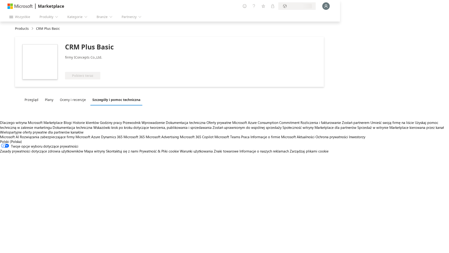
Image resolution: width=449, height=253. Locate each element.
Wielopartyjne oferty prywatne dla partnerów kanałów (41, 132)
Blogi (68, 122)
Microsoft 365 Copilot (197, 136)
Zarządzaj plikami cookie (309, 151)
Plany (49, 99)
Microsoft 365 (134, 136)
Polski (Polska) (11, 141)
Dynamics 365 (112, 136)
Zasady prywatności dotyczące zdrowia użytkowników (41, 151)
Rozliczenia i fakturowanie (321, 122)
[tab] (32, 99)
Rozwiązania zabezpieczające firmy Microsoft (55, 136)
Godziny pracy (111, 122)
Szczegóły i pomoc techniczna (116, 99)
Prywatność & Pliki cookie (159, 151)
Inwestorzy (357, 136)
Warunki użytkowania (196, 151)
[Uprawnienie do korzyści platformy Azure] (102, 65)
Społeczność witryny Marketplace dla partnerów (319, 127)
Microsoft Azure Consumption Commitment (266, 122)
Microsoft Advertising (162, 136)
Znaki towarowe (226, 151)
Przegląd (31, 99)
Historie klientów (86, 122)
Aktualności (306, 136)
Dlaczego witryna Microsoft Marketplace (31, 122)
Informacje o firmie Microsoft (273, 136)
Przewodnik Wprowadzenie (144, 122)
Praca (245, 136)
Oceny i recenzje (73, 99)
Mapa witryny (94, 151)
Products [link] (22, 28)
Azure (95, 136)
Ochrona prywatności (331, 136)
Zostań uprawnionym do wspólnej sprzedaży (247, 127)
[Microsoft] (20, 6)
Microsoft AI (9, 136)
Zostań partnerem (355, 122)
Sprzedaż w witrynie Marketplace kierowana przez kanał (400, 127)
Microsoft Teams (227, 136)
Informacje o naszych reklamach (264, 151)
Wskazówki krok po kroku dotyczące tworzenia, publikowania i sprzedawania (152, 127)
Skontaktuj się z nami (122, 151)
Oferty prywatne (218, 122)
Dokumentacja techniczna (186, 122)
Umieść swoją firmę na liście (392, 122)
